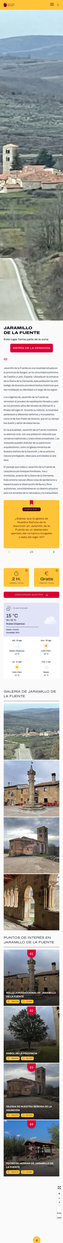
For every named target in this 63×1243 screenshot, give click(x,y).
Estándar (59, 1213)
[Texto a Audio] (5, 359)
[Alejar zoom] (59, 1198)
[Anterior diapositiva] (9, 552)
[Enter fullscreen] (59, 1187)
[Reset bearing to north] (59, 1202)
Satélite (59, 1217)
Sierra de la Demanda (31, 348)
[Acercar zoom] (59, 1193)
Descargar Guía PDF (29, 595)
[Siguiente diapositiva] (54, 552)
